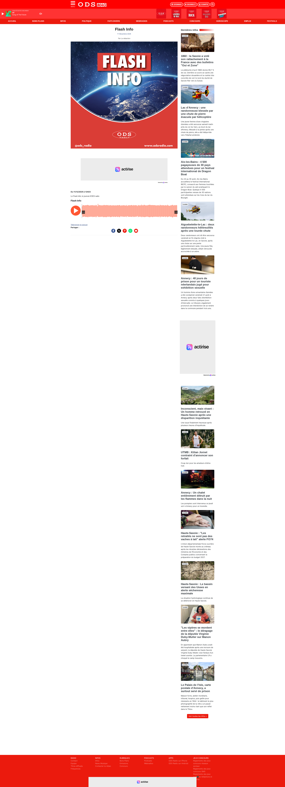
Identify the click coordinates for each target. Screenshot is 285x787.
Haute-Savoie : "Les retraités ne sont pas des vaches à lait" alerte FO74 (197, 536)
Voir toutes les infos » (197, 716)
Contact (74, 761)
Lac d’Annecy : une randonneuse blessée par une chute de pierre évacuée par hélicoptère (197, 112)
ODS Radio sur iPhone (178, 761)
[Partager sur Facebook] (112, 232)
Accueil (12, 21)
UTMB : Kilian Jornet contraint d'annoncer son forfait (197, 455)
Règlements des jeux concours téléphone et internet (202, 777)
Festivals (272, 21)
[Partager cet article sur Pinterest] (124, 232)
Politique (87, 21)
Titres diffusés (77, 766)
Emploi (247, 21)
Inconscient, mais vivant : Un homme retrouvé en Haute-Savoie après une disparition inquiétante (197, 413)
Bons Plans (38, 21)
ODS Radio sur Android (178, 763)
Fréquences (75, 769)
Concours (195, 21)
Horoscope (222, 21)
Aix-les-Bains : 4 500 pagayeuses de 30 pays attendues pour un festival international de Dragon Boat (197, 168)
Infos (63, 21)
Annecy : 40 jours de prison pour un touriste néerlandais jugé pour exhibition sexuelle (196, 283)
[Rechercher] (212, 4)
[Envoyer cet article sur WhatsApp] (129, 232)
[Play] (3, 13)
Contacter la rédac (103, 766)
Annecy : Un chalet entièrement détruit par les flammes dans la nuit (196, 495)
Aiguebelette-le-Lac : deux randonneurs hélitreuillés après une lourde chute (197, 227)
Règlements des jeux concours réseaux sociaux (202, 763)
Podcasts (168, 21)
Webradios (141, 21)
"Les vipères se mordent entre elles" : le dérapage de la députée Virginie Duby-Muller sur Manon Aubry (197, 634)
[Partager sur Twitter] (118, 232)
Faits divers (114, 21)
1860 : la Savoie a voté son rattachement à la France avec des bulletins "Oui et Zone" (197, 60)
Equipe (73, 763)
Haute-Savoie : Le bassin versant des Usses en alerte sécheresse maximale (197, 589)
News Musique (101, 763)
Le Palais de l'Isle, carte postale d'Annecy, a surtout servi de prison (196, 688)
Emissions (124, 763)
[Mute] (40, 13)
